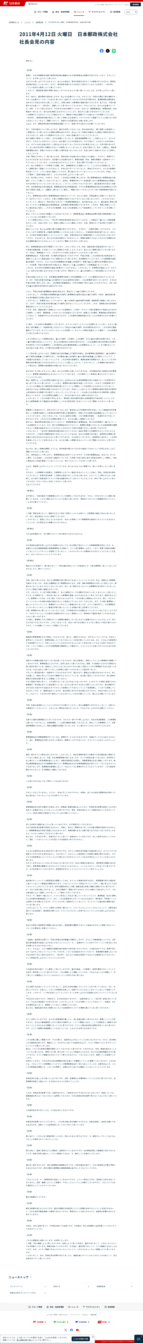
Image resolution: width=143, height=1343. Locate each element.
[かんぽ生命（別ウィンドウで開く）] (82, 1322)
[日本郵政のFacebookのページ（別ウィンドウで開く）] (71, 1330)
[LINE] (114, 51)
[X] (108, 51)
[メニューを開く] (141, 1336)
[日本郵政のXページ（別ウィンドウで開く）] (65, 1330)
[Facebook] (102, 51)
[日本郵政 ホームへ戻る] (11, 3)
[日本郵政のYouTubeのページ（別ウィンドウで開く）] (77, 1330)
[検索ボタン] (136, 12)
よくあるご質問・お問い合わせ (104, 4)
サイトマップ (119, 4)
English (126, 4)
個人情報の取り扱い (24, 1340)
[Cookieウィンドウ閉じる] (93, 1337)
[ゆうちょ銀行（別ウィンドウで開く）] (60, 1322)
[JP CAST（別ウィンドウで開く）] (103, 1322)
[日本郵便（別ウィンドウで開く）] (39, 1322)
